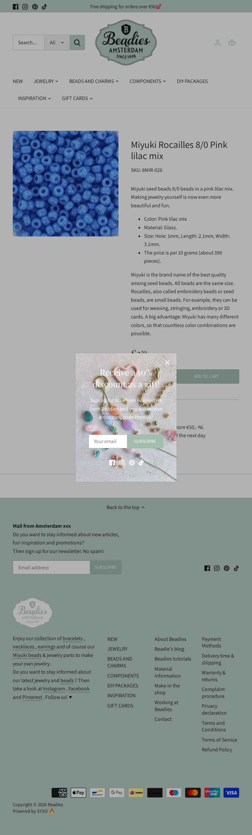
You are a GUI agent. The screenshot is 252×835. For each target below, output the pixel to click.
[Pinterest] (132, 462)
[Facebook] (112, 462)
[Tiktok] (141, 462)
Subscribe (145, 441)
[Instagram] (122, 462)
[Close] (167, 362)
